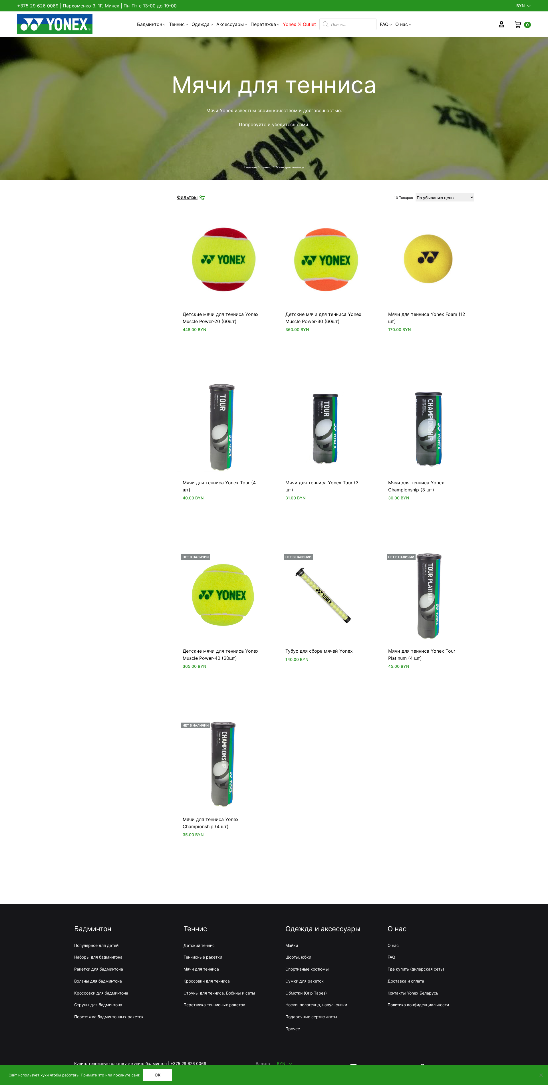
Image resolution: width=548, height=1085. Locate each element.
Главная (250, 167)
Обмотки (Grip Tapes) (306, 993)
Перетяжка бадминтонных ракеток (109, 1016)
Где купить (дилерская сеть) (416, 969)
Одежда (200, 24)
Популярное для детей (96, 945)
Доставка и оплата (406, 981)
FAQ (384, 24)
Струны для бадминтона (98, 1004)
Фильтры (187, 197)
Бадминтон (149, 24)
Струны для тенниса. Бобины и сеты (219, 993)
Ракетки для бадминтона (98, 969)
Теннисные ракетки (203, 957)
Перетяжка (263, 24)
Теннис (177, 24)
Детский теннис (199, 945)
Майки (291, 945)
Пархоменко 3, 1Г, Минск (91, 6)
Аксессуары (230, 24)
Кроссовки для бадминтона (101, 993)
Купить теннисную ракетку (100, 1063)
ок (157, 1074)
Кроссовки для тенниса (207, 981)
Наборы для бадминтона (98, 957)
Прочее (292, 1028)
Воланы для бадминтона (98, 981)
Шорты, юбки (298, 957)
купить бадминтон (149, 1063)
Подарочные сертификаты (311, 1016)
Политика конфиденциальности (418, 1004)
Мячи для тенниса (201, 969)
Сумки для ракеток (304, 981)
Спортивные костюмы (307, 969)
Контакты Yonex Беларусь (413, 993)
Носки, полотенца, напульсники (316, 1004)
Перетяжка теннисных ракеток (214, 1004)
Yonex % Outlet (299, 24)
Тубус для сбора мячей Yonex (319, 651)
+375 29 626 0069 (38, 6)
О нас (401, 24)
